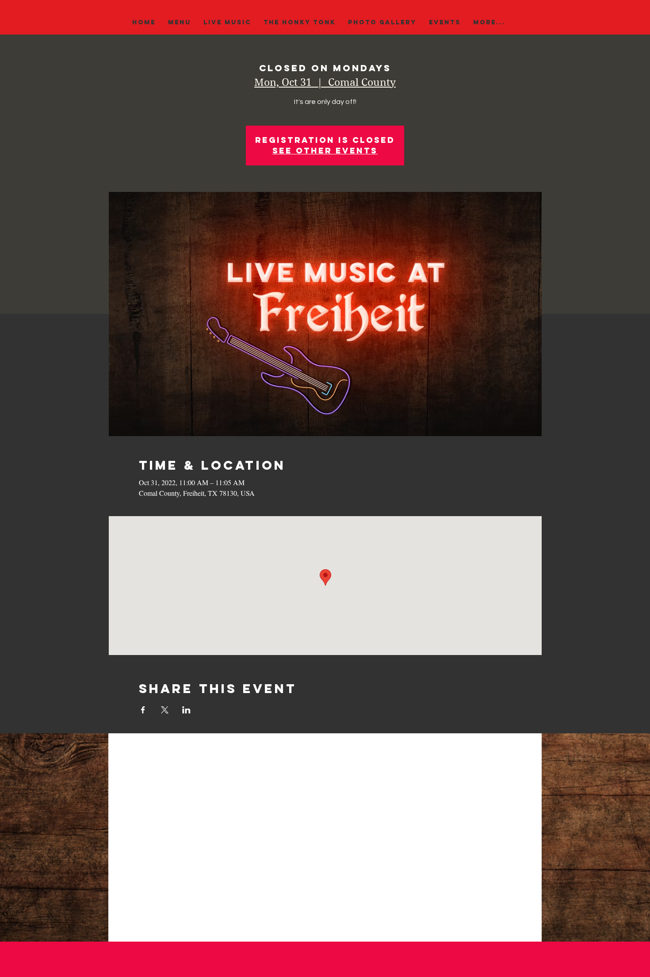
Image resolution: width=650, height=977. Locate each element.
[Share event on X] (165, 709)
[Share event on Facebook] (143, 709)
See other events (325, 151)
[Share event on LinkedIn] (186, 709)
